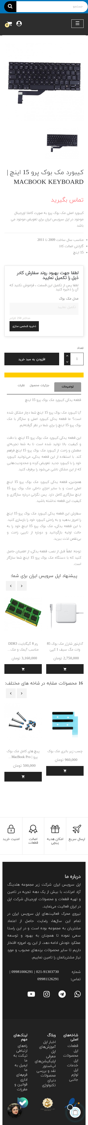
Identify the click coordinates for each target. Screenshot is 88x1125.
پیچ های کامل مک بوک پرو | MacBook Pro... (23, 754)
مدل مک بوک (68, 299)
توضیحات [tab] (68, 387)
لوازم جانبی (73, 1077)
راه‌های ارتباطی (21, 1048)
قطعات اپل (72, 1048)
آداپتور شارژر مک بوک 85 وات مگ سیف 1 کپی (65, 647)
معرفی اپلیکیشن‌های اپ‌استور (45, 1061)
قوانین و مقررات (20, 1087)
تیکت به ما (20, 1058)
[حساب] (19, 24)
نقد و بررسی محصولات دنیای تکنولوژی (46, 1078)
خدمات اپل (72, 1068)
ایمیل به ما (21, 1068)
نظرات (21, 385)
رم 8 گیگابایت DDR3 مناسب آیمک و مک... (23, 647)
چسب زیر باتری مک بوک (65, 751)
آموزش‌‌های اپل (47, 1049)
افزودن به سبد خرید (31, 359)
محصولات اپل (70, 1058)
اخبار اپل (49, 1042)
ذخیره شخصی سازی (24, 326)
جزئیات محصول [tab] (39, 385)
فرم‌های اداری (21, 1077)
